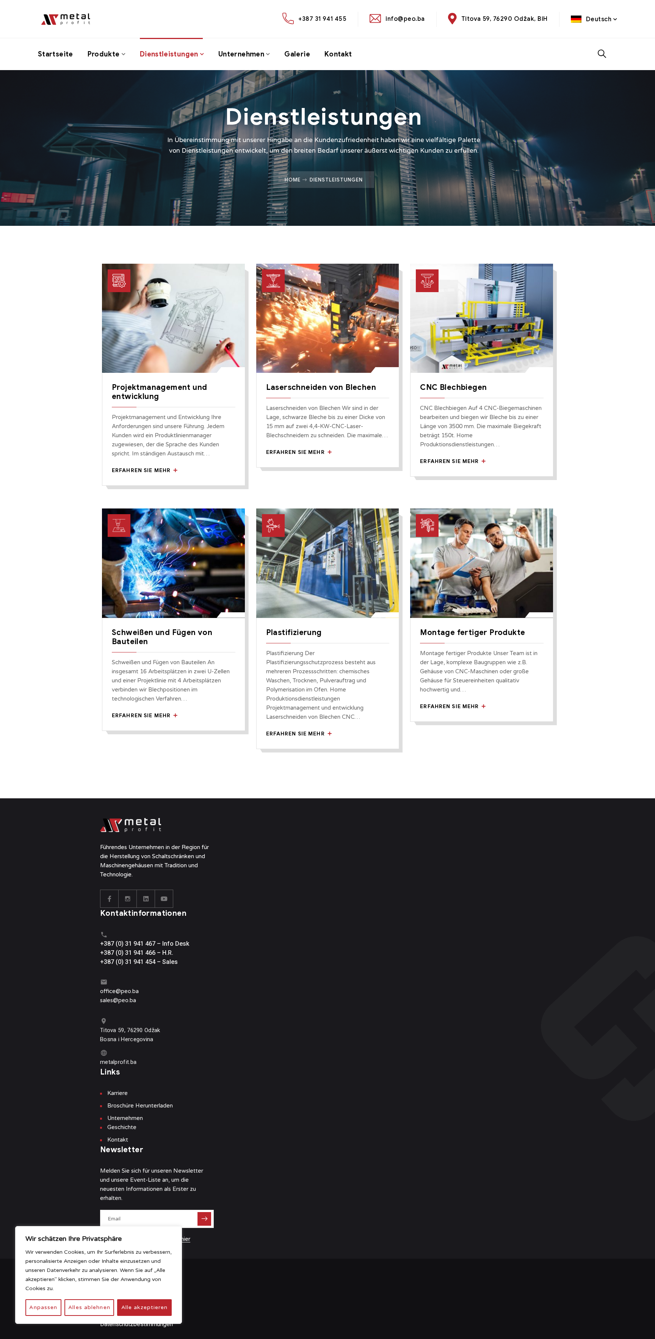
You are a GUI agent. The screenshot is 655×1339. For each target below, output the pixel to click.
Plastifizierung (294, 632)
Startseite (55, 54)
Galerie (297, 54)
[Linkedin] (146, 899)
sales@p (111, 1000)
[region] (98, 1275)
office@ (110, 991)
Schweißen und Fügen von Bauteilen (162, 637)
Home (293, 180)
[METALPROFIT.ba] (69, 19)
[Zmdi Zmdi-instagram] (128, 899)
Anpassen (43, 1307)
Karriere (117, 1093)
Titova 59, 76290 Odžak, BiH (504, 18)
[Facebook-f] (109, 899)
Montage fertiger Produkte (472, 632)
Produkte (104, 54)
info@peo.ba (405, 18)
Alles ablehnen (89, 1307)
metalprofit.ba (118, 1062)
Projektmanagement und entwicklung (159, 392)
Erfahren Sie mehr (142, 470)
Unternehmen (241, 54)
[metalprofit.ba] (103, 1052)
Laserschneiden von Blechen (321, 387)
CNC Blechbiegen (453, 387)
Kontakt (338, 54)
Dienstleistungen (169, 54)
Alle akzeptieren (144, 1307)
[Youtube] (164, 899)
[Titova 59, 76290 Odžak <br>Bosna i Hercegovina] (103, 1021)
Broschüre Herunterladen (140, 1105)
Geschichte (121, 1127)
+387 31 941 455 (322, 18)
